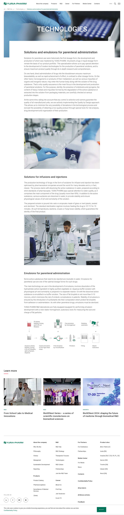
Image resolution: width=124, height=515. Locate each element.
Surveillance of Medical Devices (40, 490)
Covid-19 (58, 498)
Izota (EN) (103, 451)
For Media (81, 463)
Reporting (36, 469)
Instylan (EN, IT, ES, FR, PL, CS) (110, 456)
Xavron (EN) (104, 460)
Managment (37, 460)
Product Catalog (38, 480)
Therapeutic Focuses (62, 456)
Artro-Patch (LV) (105, 447)
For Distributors (83, 447)
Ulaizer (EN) (104, 469)
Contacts (97, 4)
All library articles (84, 495)
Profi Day (59, 489)
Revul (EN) (103, 473)
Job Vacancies (60, 494)
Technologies (60, 460)
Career (67, 4)
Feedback (81, 502)
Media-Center (87, 4)
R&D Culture (59, 464)
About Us (58, 485)
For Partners (76, 4)
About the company (42, 4)
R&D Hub (58, 447)
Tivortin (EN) (104, 464)
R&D (61, 4)
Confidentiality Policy (10, 510)
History (35, 456)
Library (35, 495)
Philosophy (37, 451)
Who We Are (37, 447)
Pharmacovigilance (39, 485)
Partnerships (60, 469)
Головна (4, 9)
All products (82, 488)
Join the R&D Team (62, 473)
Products (54, 4)
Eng (110, 3)
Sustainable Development (41, 464)
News (80, 467)
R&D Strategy (60, 451)
